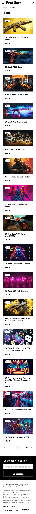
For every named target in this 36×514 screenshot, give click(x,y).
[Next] (31, 447)
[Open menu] (3, 3)
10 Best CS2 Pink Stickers (16, 291)
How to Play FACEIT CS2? (16, 94)
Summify (21, 490)
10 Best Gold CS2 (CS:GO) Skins (16, 38)
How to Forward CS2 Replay (17, 177)
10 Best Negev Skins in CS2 (17, 437)
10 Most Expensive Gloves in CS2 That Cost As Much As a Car (17, 380)
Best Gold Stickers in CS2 (16, 149)
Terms (13, 506)
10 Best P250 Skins (13, 67)
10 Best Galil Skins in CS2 (16, 122)
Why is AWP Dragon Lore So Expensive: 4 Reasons (17, 319)
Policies (5, 506)
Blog (7, 21)
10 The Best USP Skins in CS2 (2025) (16, 235)
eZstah (7, 43)
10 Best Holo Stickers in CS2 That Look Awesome (17, 349)
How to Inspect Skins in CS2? (18, 410)
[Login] (33, 3)
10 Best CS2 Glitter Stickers (17, 263)
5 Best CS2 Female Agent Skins (16, 205)
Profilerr (6, 7)
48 (27, 447)
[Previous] (5, 447)
